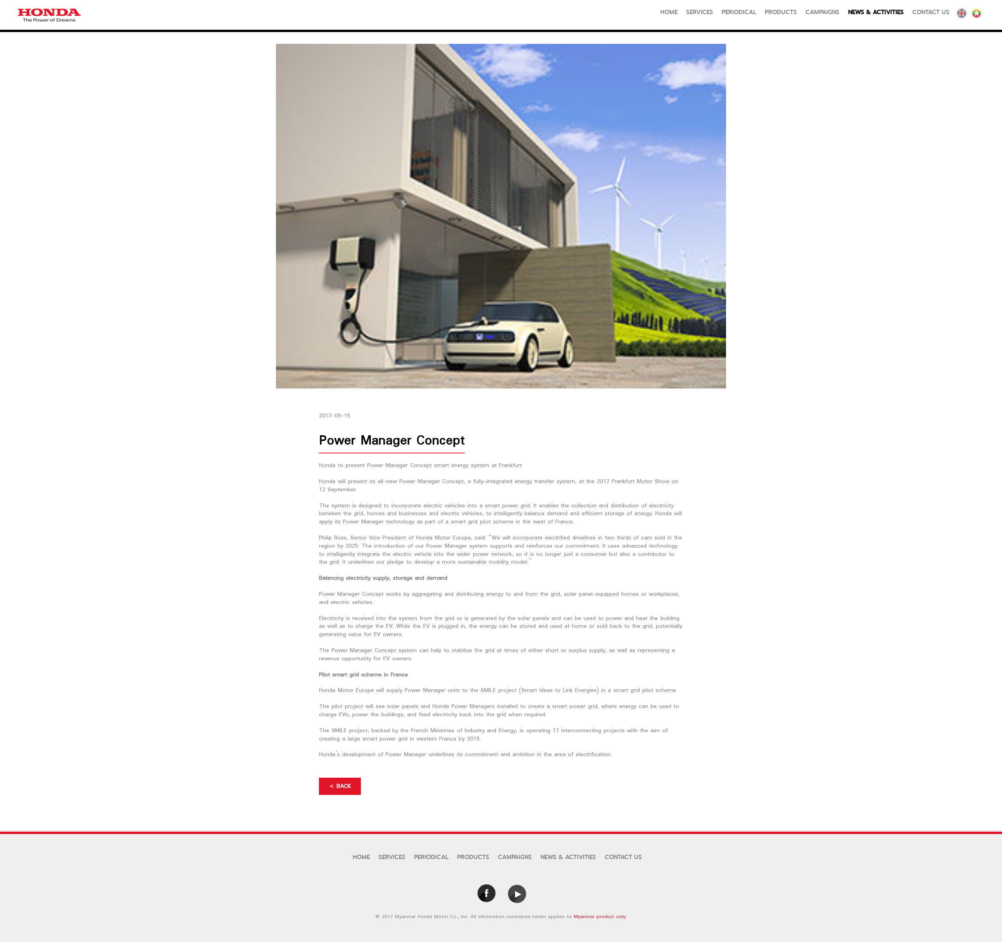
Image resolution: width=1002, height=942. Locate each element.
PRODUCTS (473, 857)
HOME (361, 857)
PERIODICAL (431, 857)
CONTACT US (623, 857)
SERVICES (391, 857)
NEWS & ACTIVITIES (568, 857)
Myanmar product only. (600, 917)
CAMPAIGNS (515, 857)
